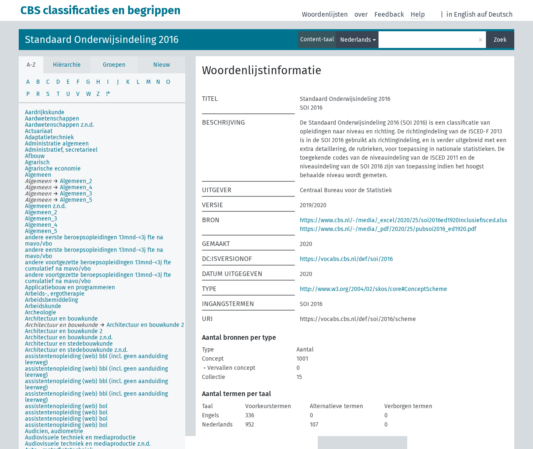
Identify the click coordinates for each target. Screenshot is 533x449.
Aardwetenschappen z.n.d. (59, 124)
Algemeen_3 (41, 218)
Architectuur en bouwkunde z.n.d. (68, 337)
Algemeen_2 (41, 212)
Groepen (114, 64)
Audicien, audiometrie (54, 431)
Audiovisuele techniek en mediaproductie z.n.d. (87, 443)
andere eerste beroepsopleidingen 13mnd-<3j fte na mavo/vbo (94, 240)
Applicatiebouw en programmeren (70, 287)
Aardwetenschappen (52, 118)
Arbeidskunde (43, 306)
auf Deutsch (495, 14)
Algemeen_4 (41, 224)
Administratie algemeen (57, 143)
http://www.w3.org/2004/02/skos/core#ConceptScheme (373, 289)
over (361, 14)
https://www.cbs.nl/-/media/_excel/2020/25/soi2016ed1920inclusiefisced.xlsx (403, 220)
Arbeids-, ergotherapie (55, 293)
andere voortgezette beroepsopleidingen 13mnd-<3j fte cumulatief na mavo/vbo (98, 265)
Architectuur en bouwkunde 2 (63, 331)
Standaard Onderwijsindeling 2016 (102, 39)
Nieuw (161, 64)
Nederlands (355, 39)
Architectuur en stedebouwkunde (69, 343)
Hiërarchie (67, 64)
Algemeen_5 (41, 231)
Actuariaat (38, 131)
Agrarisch (37, 162)
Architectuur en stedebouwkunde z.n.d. (76, 350)
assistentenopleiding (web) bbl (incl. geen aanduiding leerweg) (96, 359)
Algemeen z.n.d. (45, 206)
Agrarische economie (53, 168)
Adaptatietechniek (49, 137)
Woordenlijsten (325, 14)
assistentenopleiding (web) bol (66, 406)
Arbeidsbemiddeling (51, 300)
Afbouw (35, 156)
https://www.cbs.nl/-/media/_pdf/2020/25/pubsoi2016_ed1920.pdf (388, 229)
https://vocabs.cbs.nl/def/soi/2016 (346, 259)
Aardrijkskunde (45, 112)
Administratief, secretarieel (61, 149)
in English (461, 14)
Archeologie (40, 312)
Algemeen (38, 174)
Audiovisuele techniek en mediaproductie (80, 437)
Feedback (389, 14)
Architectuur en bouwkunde (61, 318)
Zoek (500, 39)
